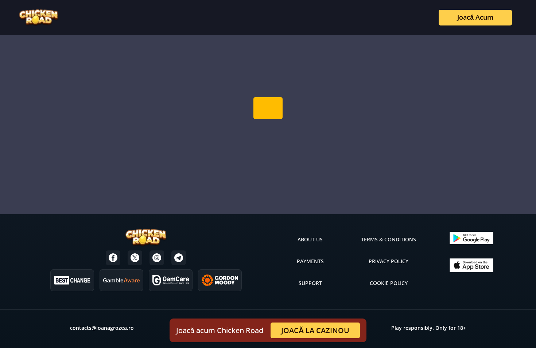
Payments (310, 261)
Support (310, 283)
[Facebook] (113, 257)
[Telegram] (178, 257)
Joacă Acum (475, 17)
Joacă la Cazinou (315, 330)
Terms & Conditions (388, 239)
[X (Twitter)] (135, 257)
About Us (310, 239)
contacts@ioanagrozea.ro (102, 327)
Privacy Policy (388, 261)
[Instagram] (156, 257)
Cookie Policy (389, 283)
